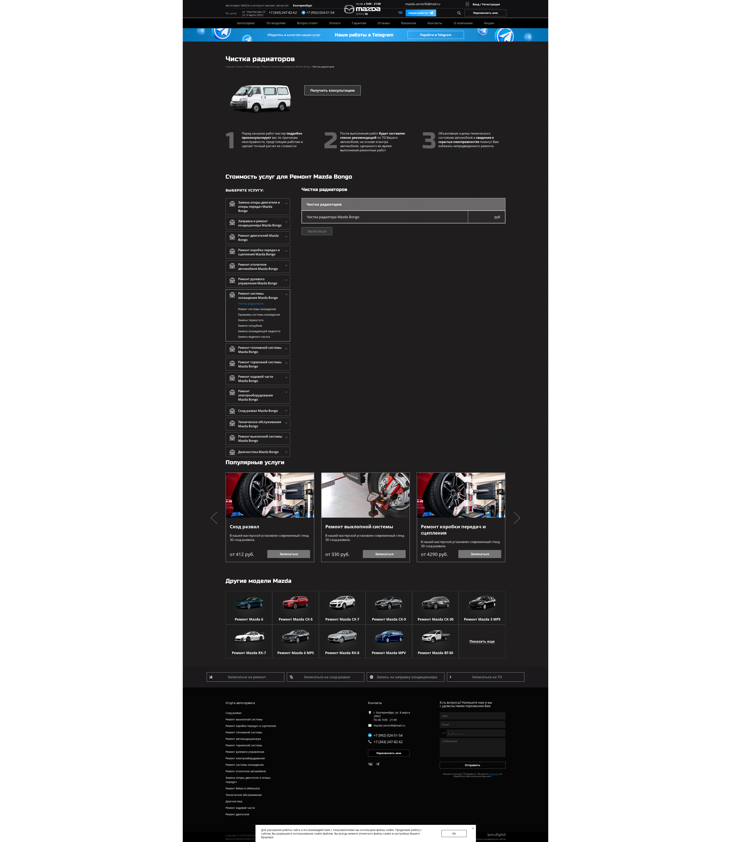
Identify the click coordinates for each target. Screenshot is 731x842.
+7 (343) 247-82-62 (283, 12)
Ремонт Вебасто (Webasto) (243, 788)
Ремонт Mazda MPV (389, 652)
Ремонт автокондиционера (243, 739)
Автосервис (246, 23)
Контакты (435, 23)
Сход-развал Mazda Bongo (258, 411)
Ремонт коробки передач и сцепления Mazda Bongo (259, 252)
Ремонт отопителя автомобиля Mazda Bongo (258, 266)
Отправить (472, 765)
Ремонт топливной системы (244, 732)
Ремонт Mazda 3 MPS (482, 619)
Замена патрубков (250, 325)
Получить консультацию (332, 90)
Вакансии (408, 23)
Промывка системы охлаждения (259, 314)
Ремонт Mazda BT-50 (435, 652)
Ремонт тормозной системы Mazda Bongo (260, 364)
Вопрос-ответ (307, 23)
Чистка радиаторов (250, 303)
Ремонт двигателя (237, 814)
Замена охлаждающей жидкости (259, 331)
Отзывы (383, 23)
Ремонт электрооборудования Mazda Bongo (255, 395)
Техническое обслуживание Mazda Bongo (259, 424)
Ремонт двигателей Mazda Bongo (258, 237)
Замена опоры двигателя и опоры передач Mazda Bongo (259, 206)
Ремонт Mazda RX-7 (249, 652)
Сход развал (244, 526)
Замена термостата (250, 320)
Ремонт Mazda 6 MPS (295, 652)
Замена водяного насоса (254, 336)
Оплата (334, 23)
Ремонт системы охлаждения (257, 309)
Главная (231, 66)
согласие (493, 773)
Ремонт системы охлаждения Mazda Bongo (287, 66)
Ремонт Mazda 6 (249, 619)
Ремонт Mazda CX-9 (389, 619)
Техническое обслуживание (244, 795)
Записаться (316, 231)
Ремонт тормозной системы (244, 745)
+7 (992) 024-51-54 (388, 735)
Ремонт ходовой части (240, 808)
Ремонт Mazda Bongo (249, 66)
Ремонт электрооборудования (245, 758)
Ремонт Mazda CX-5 (296, 619)
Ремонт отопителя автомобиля (246, 771)
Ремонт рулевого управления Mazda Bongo (257, 281)
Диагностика (234, 801)
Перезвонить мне (485, 13)
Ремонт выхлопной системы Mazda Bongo (260, 438)
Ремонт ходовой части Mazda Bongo (255, 378)
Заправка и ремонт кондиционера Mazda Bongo (260, 223)
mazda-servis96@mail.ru (422, 4)
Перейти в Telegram (435, 35)
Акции (489, 23)
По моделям (276, 23)
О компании (463, 23)
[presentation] (214, 518)
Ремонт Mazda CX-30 (435, 619)
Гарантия (359, 23)
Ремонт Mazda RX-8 (342, 652)
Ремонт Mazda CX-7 (342, 619)
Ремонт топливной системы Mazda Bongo (260, 350)
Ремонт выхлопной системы (359, 526)
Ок (454, 833)
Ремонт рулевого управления (245, 752)
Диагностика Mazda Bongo (258, 452)
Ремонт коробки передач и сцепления (453, 529)
